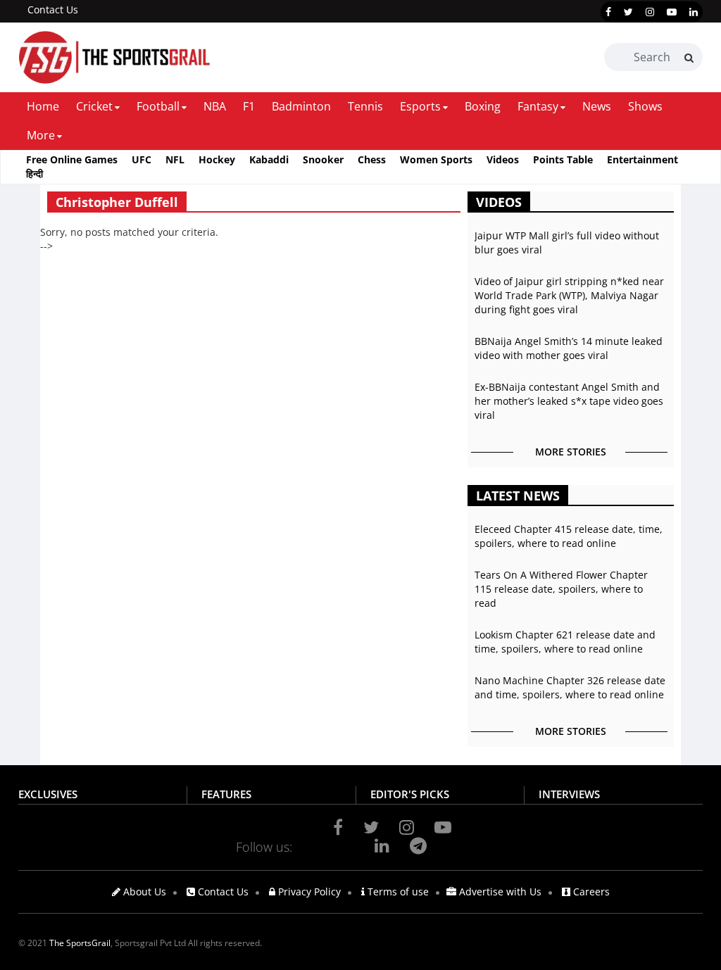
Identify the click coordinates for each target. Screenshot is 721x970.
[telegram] (418, 845)
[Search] (689, 58)
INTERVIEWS (569, 794)
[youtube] (672, 12)
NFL (174, 159)
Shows (645, 106)
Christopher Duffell (117, 202)
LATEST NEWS (518, 495)
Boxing (483, 106)
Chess (372, 159)
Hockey (217, 159)
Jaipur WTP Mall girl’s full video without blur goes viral (567, 242)
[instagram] (650, 12)
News (596, 106)
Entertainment (642, 159)
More (41, 135)
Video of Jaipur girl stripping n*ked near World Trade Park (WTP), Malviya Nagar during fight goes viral (569, 295)
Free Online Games (72, 159)
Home (43, 106)
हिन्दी (34, 173)
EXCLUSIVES (47, 794)
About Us (143, 891)
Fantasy (538, 106)
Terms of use (397, 891)
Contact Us (52, 9)
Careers (590, 891)
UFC (141, 159)
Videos (503, 159)
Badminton (301, 106)
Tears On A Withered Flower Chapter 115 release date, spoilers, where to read (561, 589)
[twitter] (628, 12)
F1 (249, 106)
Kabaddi (269, 159)
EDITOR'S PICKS (409, 794)
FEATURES (226, 794)
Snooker (323, 159)
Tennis (365, 106)
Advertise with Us (498, 891)
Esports (420, 106)
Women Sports (436, 159)
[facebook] (608, 12)
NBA (214, 106)
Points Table (563, 159)
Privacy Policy (308, 891)
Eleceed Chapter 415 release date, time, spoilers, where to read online (569, 536)
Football (158, 106)
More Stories (570, 451)
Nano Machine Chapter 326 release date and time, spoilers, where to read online (570, 687)
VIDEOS (499, 202)
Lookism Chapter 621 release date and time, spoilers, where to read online (565, 641)
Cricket (94, 106)
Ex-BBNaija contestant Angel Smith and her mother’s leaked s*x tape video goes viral (569, 401)
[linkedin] (693, 12)
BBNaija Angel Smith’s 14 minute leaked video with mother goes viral (569, 348)
